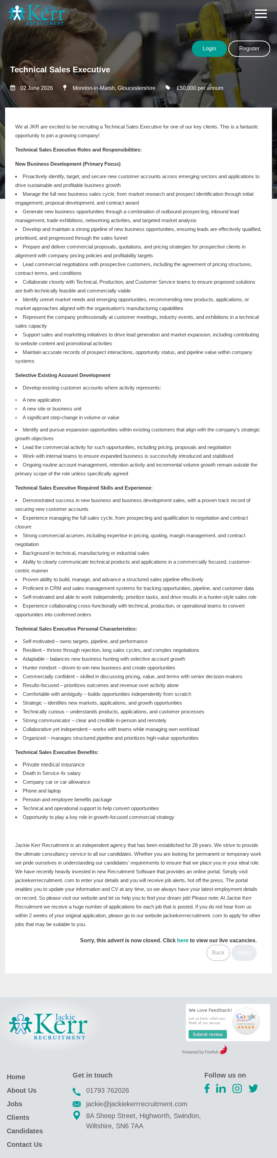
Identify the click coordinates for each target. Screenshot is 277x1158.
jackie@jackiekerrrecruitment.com (136, 1104)
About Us (21, 1090)
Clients (18, 1117)
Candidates (25, 1131)
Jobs (14, 1104)
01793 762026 (107, 1090)
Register (249, 48)
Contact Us (24, 1144)
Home (16, 1077)
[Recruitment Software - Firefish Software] (204, 1052)
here (182, 940)
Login (209, 48)
